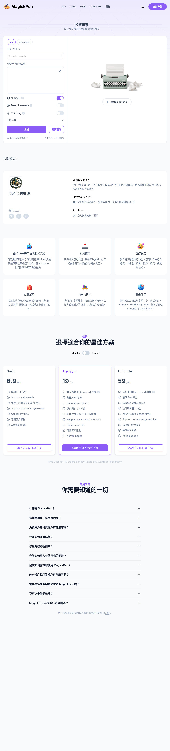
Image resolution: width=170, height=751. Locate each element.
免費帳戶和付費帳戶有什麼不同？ (49, 527)
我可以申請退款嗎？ (41, 593)
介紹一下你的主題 (16, 63)
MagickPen (22, 6)
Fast (11, 41)
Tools (83, 6)
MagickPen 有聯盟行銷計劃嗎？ (48, 603)
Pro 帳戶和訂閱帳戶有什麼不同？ (49, 574)
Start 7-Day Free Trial (29, 447)
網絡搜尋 (17, 98)
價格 (108, 6)
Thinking (16, 113)
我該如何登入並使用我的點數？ (47, 555)
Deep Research (19, 105)
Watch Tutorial (119, 101)
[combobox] (35, 56)
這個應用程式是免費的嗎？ (45, 518)
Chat (73, 6)
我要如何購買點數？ (41, 536)
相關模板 (9, 158)
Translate (96, 6)
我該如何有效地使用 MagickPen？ (50, 565)
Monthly (76, 353)
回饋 (107, 613)
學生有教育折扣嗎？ (41, 546)
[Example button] (60, 71)
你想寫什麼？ (14, 49)
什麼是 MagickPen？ (42, 508)
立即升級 (157, 6)
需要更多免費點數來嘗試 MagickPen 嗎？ (54, 584)
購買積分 (56, 129)
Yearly (95, 353)
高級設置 (11, 120)
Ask (64, 6)
